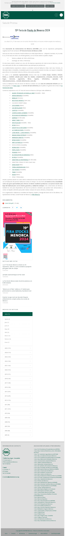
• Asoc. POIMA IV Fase (39, 514)
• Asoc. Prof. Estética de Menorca (42, 505)
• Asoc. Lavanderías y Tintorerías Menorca (44, 502)
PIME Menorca (28, 530)
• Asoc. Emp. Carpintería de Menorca (43, 479)
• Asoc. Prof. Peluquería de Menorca (43, 504)
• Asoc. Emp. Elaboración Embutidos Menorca (45, 459)
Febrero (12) (8, 339)
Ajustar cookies (50, 6)
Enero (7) (7, 342)
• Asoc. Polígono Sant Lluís (40, 517)
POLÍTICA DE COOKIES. (55, 2)
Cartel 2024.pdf (9, 203)
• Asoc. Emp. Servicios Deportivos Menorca (45, 507)
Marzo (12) (7, 335)
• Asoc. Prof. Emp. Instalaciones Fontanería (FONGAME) (48, 477)
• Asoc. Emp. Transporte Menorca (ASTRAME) (45, 485)
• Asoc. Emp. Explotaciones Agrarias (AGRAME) (45, 482)
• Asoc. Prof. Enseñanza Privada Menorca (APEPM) (46, 449)
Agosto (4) (7, 319)
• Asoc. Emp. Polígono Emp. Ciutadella (43, 515)
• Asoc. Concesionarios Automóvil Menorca (45, 461)
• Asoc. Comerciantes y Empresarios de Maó (45, 510)
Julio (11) (7, 322)
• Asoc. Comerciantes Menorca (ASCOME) (44, 492)
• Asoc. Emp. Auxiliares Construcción (43, 472)
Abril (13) (7, 332)
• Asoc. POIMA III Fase (39, 512)
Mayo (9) (7, 329)
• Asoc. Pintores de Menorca (41, 481)
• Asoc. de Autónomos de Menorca (42, 519)
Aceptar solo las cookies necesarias (35, 6)
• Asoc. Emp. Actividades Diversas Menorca (45, 520)
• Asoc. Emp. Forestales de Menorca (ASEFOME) (46, 467)
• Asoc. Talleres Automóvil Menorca (43, 462)
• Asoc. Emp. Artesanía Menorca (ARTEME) (44, 500)
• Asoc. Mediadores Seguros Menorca (43, 509)
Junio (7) (7, 325)
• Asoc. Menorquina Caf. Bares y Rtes (43, 490)
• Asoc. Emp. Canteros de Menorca (42, 474)
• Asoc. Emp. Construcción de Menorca (43, 471)
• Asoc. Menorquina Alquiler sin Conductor (44, 489)
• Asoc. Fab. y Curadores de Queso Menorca (45, 456)
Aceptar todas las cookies (18, 6)
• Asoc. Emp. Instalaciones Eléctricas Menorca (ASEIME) (48, 475)
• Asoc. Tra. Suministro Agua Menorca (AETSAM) (46, 454)
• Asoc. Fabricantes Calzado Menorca (43, 464)
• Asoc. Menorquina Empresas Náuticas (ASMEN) (46, 469)
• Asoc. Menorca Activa (39, 497)
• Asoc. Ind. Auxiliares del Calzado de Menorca (45, 466)
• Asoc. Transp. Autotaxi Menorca (42, 487)
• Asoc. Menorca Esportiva (40, 499)
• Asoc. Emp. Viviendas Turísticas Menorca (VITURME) (47, 484)
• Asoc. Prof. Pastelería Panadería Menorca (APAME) (47, 457)
